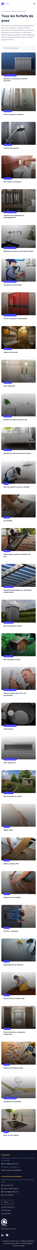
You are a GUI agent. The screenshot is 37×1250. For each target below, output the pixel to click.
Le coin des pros (6, 11)
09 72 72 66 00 (9, 1195)
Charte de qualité (18, 1246)
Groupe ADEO (6, 1213)
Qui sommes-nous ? (8, 1207)
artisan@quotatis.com (11, 1192)
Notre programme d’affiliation (11, 1170)
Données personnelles (11, 1243)
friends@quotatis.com (11, 1164)
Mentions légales (26, 1243)
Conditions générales (27, 1241)
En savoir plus (8, 1185)
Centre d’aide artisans (11, 1188)
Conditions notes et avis (10, 1241)
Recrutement (6, 1210)
